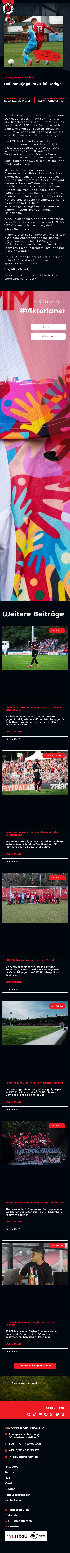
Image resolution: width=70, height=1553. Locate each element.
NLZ (7, 1477)
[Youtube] (40, 1414)
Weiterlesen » (14, 732)
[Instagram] (28, 1414)
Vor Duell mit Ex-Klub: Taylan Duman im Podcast (30, 1323)
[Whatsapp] (51, 1414)
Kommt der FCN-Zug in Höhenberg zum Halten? (35, 1202)
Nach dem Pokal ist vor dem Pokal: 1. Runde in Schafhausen (34, 708)
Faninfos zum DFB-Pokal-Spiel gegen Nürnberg (34, 1082)
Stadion (10, 1489)
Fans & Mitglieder (17, 1494)
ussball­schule (14, 1500)
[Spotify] (57, 1414)
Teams (9, 1472)
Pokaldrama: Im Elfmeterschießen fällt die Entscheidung (32, 833)
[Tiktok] (34, 1414)
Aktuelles (11, 1466)
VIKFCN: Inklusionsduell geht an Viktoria (31, 960)
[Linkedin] (63, 1414)
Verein (9, 1483)
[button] (63, 8)
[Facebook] (46, 1414)
